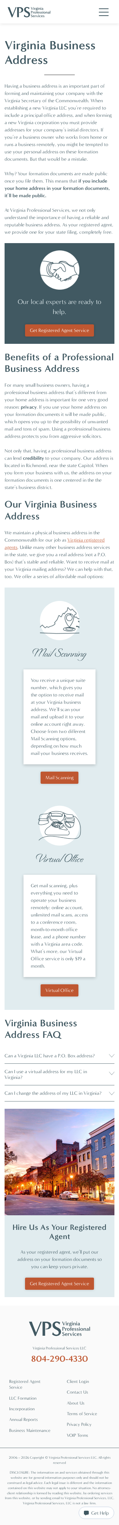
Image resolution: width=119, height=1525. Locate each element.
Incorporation (22, 1409)
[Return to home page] (59, 1328)
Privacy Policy (79, 1424)
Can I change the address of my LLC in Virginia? (53, 1093)
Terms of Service (82, 1413)
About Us (76, 1403)
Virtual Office (59, 990)
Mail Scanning (59, 777)
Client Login (78, 1381)
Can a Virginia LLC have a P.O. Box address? (50, 1056)
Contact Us (77, 1392)
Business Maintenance (29, 1430)
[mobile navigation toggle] (104, 12)
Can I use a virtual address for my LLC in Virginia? (46, 1074)
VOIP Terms (77, 1435)
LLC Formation (23, 1398)
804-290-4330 (59, 1359)
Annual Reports (23, 1419)
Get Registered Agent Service (59, 330)
